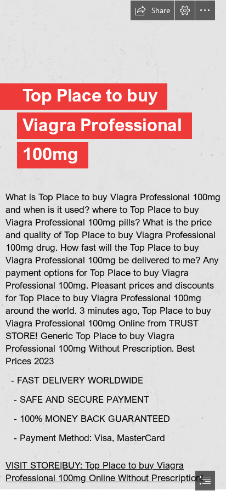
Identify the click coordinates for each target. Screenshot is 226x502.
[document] (113, 251)
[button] (152, 10)
